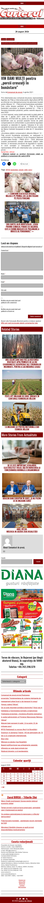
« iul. (3, 787)
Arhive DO (22, 883)
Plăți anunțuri (22, 887)
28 (29, 781)
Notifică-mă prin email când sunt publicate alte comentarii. (11, 302)
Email (3, 282)
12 (17, 776)
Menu (22, 3)
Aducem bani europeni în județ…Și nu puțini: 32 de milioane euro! (22, 499)
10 (4, 776)
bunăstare (14, 170)
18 (10, 778)
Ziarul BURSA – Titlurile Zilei (22, 797)
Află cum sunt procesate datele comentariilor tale (19, 323)
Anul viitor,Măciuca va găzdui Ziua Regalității (22, 530)
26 (17, 781)
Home (4, 39)
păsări (21, 170)
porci (30, 170)
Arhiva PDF (22, 882)
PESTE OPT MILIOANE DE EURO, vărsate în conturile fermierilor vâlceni (22, 397)
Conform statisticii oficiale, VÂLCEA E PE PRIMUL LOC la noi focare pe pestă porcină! (22, 196)
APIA (8, 170)
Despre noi (22, 880)
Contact (22, 885)
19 (17, 778)
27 (23, 781)
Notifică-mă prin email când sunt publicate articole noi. (11, 310)
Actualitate (10, 39)
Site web (3, 290)
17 (4, 778)
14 (29, 776)
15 (34, 776)
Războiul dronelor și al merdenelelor (15, 751)
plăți (26, 170)
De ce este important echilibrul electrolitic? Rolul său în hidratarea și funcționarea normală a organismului (22, 467)
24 (4, 781)
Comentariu (5, 250)
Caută (3, 558)
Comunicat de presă (14, 92)
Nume (3, 274)
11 (10, 776)
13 (23, 776)
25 (10, 781)
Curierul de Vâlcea (25, 901)
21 (29, 778)
